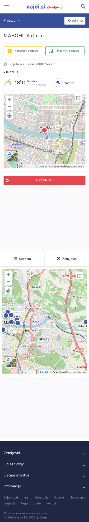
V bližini (9, 72)
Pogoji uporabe (30, 503)
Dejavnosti (11, 497)
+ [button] (9, 99)
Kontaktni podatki (26, 51)
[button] (9, 115)
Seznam (25, 259)
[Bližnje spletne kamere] (58, 82)
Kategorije (41, 497)
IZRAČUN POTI (44, 180)
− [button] (9, 107)
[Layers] (11, 156)
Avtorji (51, 503)
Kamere (69, 83)
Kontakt (59, 497)
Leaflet (43, 166)
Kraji (26, 497)
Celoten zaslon (78, 98)
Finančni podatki (68, 51)
